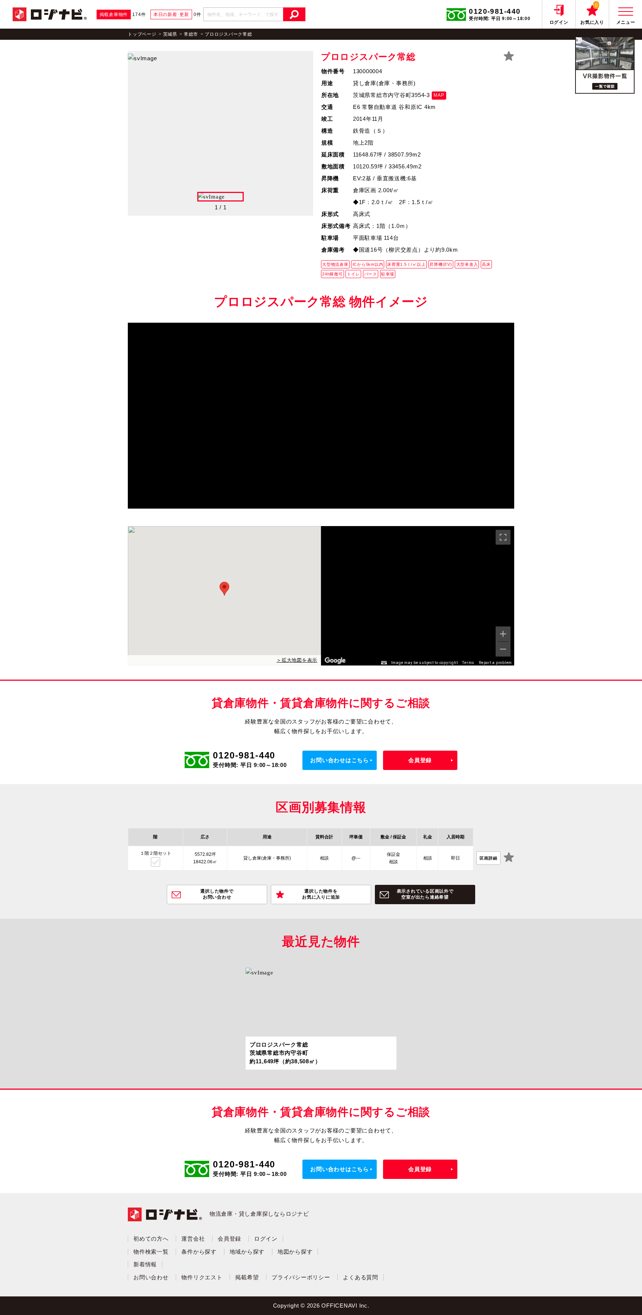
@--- (355, 858)
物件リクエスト (201, 1277)
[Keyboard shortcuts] (383, 662)
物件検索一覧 (151, 1251)
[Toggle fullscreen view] (503, 537)
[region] (417, 595)
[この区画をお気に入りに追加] (509, 858)
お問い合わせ (151, 1277)
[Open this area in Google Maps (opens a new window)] (335, 660)
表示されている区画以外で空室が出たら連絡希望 (425, 894)
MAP (439, 95)
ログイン (266, 1238)
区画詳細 (488, 858)
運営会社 (193, 1238)
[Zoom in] (503, 633)
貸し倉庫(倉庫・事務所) (267, 858)
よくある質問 (360, 1277)
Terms (468, 663)
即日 (455, 858)
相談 (324, 858)
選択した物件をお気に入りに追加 (321, 894)
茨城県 (170, 34)
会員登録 (420, 760)
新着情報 (145, 1264)
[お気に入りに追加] (509, 56)
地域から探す (247, 1251)
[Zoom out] (503, 649)
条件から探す (199, 1251)
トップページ (142, 34)
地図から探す (295, 1251)
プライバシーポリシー (301, 1277)
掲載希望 (247, 1277)
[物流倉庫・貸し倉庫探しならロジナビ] (50, 13)
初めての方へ (151, 1238)
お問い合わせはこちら (339, 760)
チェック (155, 862)
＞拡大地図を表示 (296, 660)
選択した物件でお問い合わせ (216, 894)
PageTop (617, 1298)
